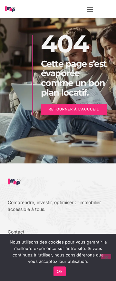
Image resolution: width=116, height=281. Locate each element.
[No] (106, 256)
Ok (60, 271)
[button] (90, 9)
